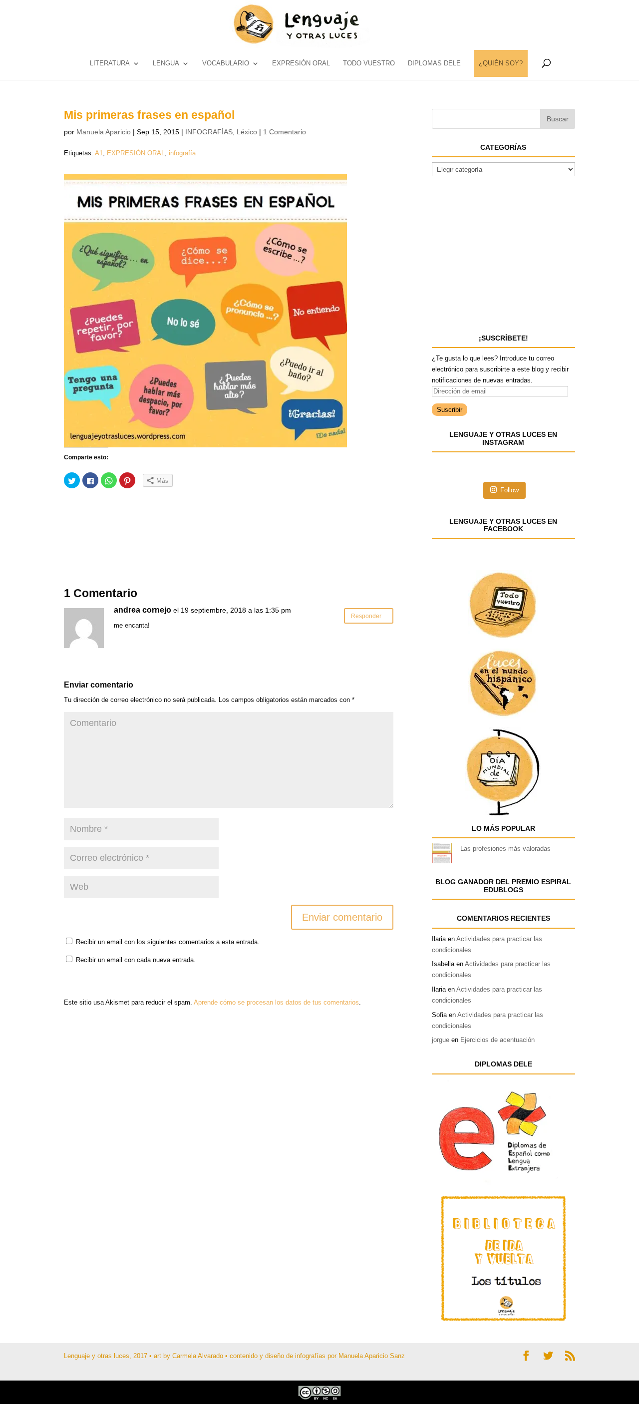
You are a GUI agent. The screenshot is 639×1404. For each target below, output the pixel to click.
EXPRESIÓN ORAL (301, 63)
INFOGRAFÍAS (209, 132)
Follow (509, 490)
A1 (99, 153)
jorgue (440, 1040)
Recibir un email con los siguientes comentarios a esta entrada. (168, 942)
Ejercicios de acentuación (497, 1040)
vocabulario (225, 63)
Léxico (247, 132)
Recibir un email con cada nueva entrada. (136, 960)
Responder (366, 616)
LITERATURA (110, 63)
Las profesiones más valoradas (505, 848)
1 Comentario (284, 132)
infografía (182, 153)
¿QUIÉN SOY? (501, 63)
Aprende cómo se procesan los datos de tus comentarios (276, 1002)
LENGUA (166, 63)
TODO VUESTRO (369, 63)
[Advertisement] (144, 521)
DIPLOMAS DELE (434, 63)
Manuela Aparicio (103, 132)
